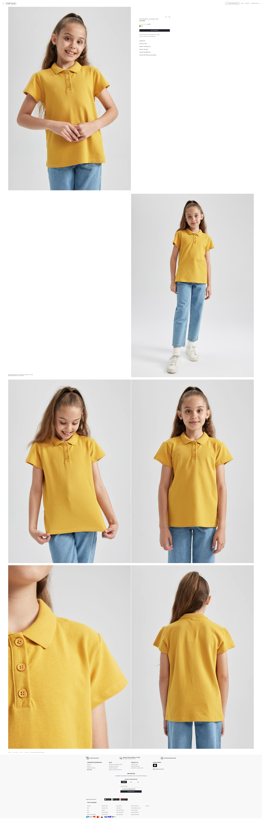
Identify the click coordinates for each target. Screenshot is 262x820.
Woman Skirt (105, 805)
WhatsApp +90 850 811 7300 (137, 767)
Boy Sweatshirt (120, 812)
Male (131, 782)
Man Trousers (134, 810)
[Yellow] (142, 26)
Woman (124, 781)
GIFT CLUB (89, 769)
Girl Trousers (119, 814)
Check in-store (143, 43)
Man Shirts (119, 805)
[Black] (140, 26)
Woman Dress (105, 812)
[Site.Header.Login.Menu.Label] (3, 3)
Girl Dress (118, 808)
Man (88, 808)
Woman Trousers (135, 814)
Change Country (159, 769)
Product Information (144, 46)
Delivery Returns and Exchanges (147, 55)
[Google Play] (116, 799)
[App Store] (107, 799)
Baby (88, 812)
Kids (138, 782)
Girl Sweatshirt (120, 810)
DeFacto (89, 764)
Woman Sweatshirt (91, 814)
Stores (147, 805)
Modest (103, 810)
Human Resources (91, 767)
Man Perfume (105, 814)
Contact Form (134, 764)
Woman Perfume (134, 812)
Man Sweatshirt (135, 805)
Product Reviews (143, 49)
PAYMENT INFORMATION (144, 52)
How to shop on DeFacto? (116, 769)
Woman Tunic (105, 808)
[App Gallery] (124, 799)
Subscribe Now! (131, 791)
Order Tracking (113, 767)
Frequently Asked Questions (115, 764)
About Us (89, 766)
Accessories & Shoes (135, 808)
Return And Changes (114, 766)
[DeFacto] (11, 3)
